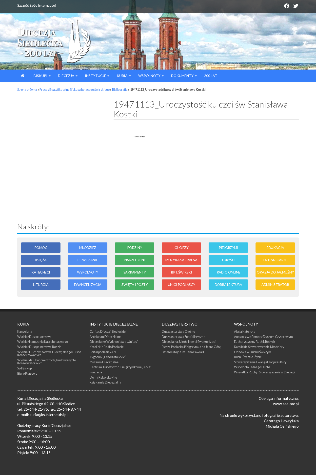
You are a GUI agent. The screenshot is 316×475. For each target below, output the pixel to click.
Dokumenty (182, 75)
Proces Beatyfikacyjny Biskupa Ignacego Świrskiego (75, 89)
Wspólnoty (149, 75)
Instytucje (96, 75)
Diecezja (66, 75)
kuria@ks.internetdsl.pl (48, 414)
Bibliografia (120, 89)
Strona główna (27, 89)
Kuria (122, 75)
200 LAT (210, 75)
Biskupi (40, 75)
